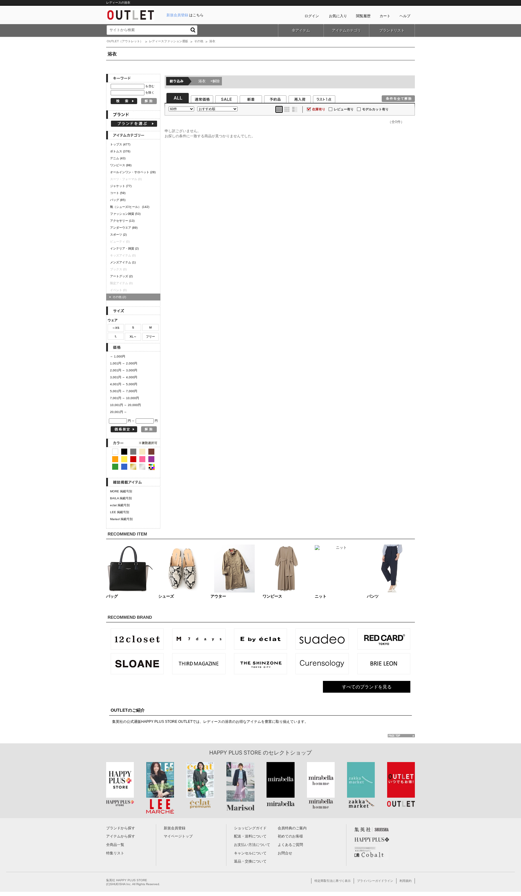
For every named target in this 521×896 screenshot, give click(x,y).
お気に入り (338, 16)
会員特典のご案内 (292, 828)
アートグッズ (121, 276)
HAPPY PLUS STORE (235, 752)
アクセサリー (122, 220)
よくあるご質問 (290, 845)
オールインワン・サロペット (133, 172)
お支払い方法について (252, 845)
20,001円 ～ (118, 412)
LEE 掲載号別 (119, 512)
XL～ (133, 336)
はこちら (185, 15)
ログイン (312, 16)
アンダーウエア (123, 227)
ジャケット (120, 186)
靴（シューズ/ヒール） (129, 206)
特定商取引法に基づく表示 (332, 880)
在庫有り (318, 109)
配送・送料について (250, 836)
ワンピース (120, 165)
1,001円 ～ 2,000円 (123, 363)
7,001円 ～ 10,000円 (124, 398)
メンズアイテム (123, 262)
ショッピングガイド (250, 828)
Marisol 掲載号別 (121, 519)
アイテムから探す (120, 836)
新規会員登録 (174, 828)
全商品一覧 (115, 845)
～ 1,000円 (117, 356)
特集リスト (115, 853)
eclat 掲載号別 (120, 505)
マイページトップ (178, 836)
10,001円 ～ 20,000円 (125, 405)
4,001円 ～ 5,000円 (123, 384)
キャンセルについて (250, 853)
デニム (117, 158)
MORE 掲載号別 (121, 491)
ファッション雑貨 (125, 213)
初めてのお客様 (290, 836)
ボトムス (120, 151)
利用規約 (405, 880)
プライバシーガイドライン (375, 880)
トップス (120, 144)
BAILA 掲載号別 (121, 498)
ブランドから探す (120, 828)
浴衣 (209, 81)
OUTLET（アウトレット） (125, 41)
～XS (115, 327)
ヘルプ (404, 16)
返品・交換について (250, 861)
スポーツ (118, 234)
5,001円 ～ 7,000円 (123, 391)
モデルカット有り (375, 109)
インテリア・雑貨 (124, 248)
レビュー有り (344, 109)
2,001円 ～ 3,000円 (123, 370)
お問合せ (285, 853)
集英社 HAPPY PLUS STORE (126, 880)
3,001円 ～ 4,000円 (123, 377)
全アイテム (301, 30)
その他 (198, 41)
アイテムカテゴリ (346, 30)
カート (385, 16)
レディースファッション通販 (168, 41)
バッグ (117, 200)
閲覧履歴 (363, 16)
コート (117, 193)
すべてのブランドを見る (367, 686)
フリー (150, 336)
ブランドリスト (392, 30)
